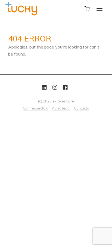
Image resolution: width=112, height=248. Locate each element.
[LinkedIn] (44, 87)
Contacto (81, 108)
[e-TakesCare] (21, 8)
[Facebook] (65, 87)
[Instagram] (55, 87)
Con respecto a (35, 108)
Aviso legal (61, 108)
